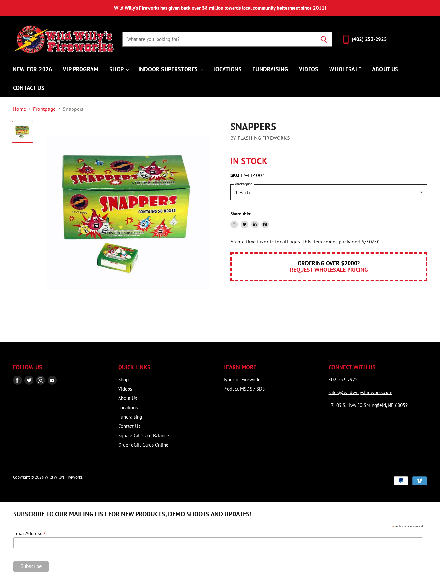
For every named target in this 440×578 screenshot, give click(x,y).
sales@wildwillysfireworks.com (360, 392)
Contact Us (28, 87)
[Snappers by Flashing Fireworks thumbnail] (22, 131)
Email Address (29, 533)
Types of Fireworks (242, 379)
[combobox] (218, 39)
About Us (385, 69)
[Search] (323, 39)
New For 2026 (32, 69)
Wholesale (345, 69)
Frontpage (44, 109)
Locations (227, 69)
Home (19, 109)
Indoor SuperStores (169, 69)
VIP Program (80, 69)
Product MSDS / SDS (244, 389)
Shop (117, 69)
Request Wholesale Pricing (329, 269)
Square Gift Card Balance (143, 435)
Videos (308, 69)
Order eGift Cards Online (143, 445)
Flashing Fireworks (264, 138)
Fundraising (270, 69)
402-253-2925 (343, 379)
